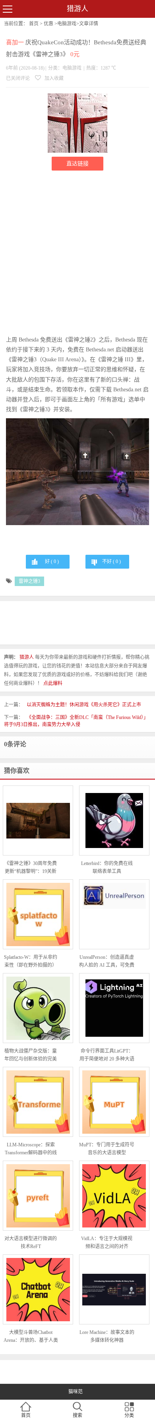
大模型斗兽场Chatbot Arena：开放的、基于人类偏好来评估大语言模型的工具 (31, 1337)
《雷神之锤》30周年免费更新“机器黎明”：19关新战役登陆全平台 (30, 868)
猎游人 (77, 9)
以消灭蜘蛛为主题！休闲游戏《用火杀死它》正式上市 (84, 705)
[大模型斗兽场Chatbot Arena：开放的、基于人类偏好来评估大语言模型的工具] (38, 1289)
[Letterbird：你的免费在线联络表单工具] (114, 820)
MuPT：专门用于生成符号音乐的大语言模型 (106, 1148)
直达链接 (77, 164)
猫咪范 (75, 1391)
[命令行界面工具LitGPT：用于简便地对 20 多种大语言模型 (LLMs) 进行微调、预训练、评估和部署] (114, 1008)
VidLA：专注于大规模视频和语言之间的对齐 (106, 1242)
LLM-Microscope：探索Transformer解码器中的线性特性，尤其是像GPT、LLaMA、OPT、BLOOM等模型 (31, 1149)
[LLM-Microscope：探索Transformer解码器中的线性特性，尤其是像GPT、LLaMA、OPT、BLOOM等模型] (38, 1102)
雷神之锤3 (29, 581)
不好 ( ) (111, 561)
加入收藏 (53, 78)
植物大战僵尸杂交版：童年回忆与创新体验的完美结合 (30, 1055)
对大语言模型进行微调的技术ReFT (30, 1242)
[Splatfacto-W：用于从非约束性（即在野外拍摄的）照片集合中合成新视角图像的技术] (38, 914)
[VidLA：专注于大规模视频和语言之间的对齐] (114, 1195)
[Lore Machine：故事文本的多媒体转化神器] (114, 1289)
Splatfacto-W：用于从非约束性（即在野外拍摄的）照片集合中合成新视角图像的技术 (30, 961)
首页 (34, 24)
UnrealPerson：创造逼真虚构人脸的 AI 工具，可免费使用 (106, 961)
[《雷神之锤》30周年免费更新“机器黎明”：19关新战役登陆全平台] (38, 820)
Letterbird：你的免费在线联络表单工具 (107, 867)
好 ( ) (52, 561)
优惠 (48, 24)
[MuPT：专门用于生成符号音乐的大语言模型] (114, 1102)
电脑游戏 (66, 24)
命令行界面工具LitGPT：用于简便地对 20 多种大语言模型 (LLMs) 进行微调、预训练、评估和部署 (107, 1055)
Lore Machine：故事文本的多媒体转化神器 (106, 1336)
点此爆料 (52, 683)
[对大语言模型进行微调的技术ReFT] (38, 1195)
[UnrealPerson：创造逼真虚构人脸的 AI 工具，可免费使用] (114, 914)
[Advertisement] (77, 253)
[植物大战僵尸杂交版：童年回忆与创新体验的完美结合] (38, 1008)
